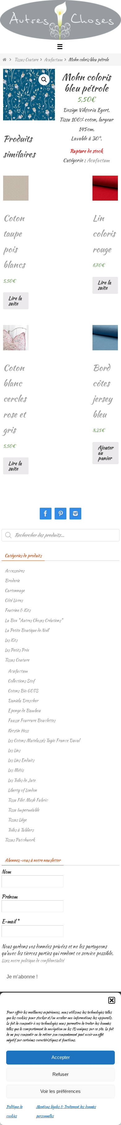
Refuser (60, 1074)
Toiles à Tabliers (21, 830)
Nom (6, 872)
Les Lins (14, 750)
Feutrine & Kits (17, 610)
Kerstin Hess (18, 730)
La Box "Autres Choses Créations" (34, 620)
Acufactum (53, 59)
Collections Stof (21, 681)
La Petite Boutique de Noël (27, 630)
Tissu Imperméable (23, 810)
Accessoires (14, 571)
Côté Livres (14, 600)
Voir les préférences (60, 1091)
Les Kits (11, 640)
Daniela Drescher (23, 701)
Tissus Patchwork (20, 840)
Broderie (12, 580)
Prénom (9, 897)
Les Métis (16, 770)
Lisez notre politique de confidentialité (33, 960)
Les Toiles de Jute (21, 780)
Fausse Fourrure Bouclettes (31, 720)
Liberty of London (22, 790)
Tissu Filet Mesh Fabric (28, 800)
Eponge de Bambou (24, 710)
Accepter (61, 1057)
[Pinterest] (60, 514)
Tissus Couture (26, 59)
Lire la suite (15, 300)
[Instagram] (75, 514)
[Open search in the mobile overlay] (60, 535)
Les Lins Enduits (21, 760)
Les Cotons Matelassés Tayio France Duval (44, 740)
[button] (112, 1000)
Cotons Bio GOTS (23, 691)
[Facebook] (46, 514)
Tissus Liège (17, 820)
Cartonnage (15, 590)
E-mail (10, 921)
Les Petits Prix (17, 650)
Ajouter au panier (105, 453)
